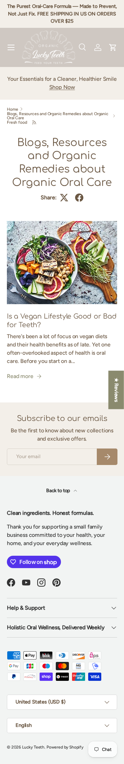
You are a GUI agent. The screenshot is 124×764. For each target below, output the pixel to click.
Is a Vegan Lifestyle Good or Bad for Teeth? (62, 321)
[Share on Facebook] (79, 197)
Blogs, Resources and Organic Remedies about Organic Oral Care (57, 116)
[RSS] (34, 122)
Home (12, 109)
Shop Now (62, 87)
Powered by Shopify (64, 747)
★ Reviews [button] (116, 389)
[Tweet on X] (64, 197)
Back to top (58, 491)
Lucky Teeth (33, 747)
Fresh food (17, 122)
